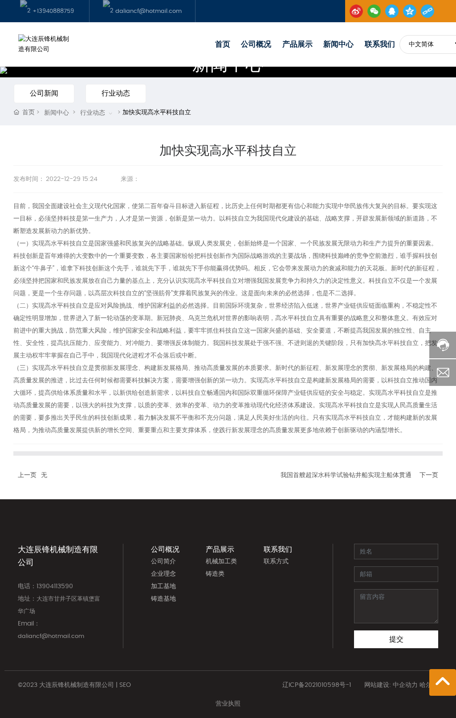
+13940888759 (52, 11)
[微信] (374, 11)
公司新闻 (44, 93)
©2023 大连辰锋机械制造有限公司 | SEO (74, 685)
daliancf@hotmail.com (148, 11)
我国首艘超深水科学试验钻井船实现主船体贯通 (346, 475)
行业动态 (116, 93)
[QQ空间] (409, 11)
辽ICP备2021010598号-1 (316, 685)
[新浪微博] (356, 11)
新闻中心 (56, 113)
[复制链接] (427, 11)
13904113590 (55, 586)
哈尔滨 (428, 685)
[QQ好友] (392, 11)
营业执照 (228, 704)
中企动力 (405, 685)
